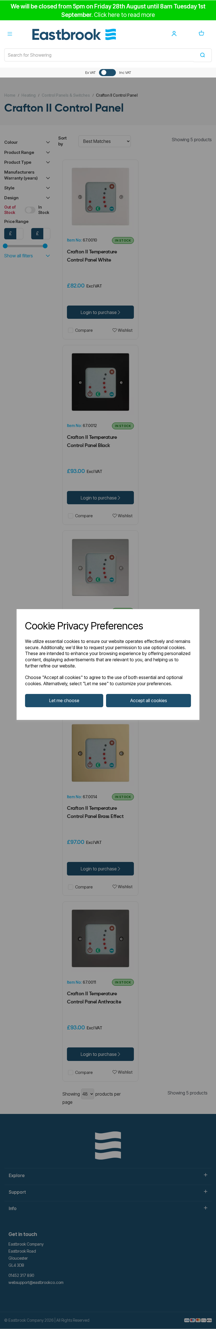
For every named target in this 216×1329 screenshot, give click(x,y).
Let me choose (64, 700)
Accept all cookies (148, 700)
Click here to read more (124, 14)
